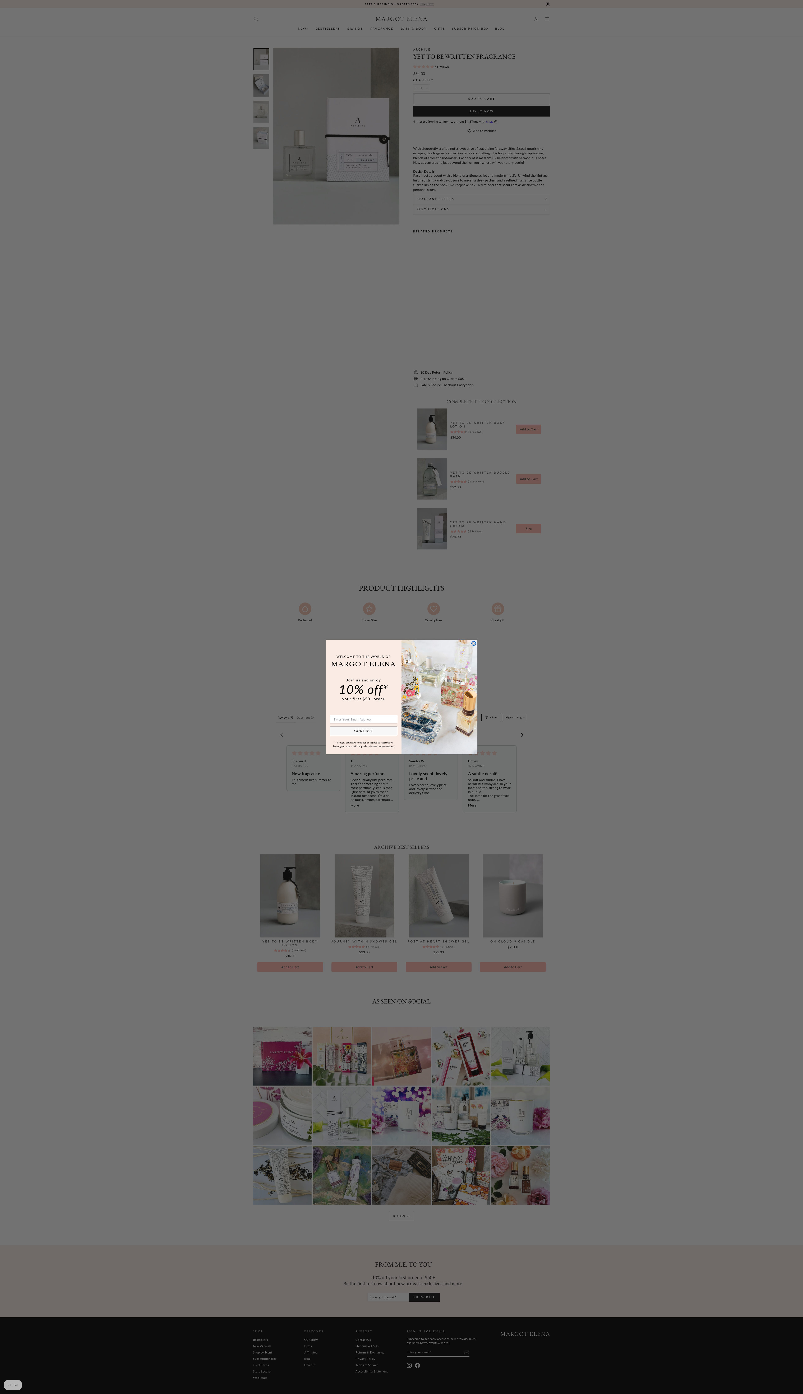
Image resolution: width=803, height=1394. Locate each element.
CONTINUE (363, 730)
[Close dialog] (474, 643)
